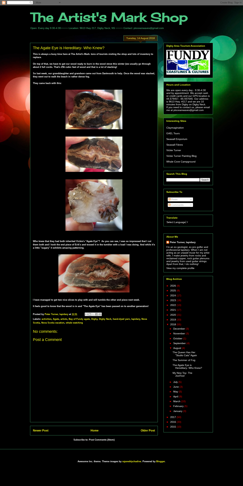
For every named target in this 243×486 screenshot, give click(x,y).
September (179, 343)
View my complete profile (180, 268)
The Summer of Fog (184, 360)
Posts (174, 199)
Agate (56, 319)
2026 (173, 285)
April (176, 396)
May (176, 391)
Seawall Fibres (174, 144)
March (177, 401)
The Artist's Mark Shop (109, 17)
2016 (173, 421)
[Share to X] (93, 314)
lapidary (135, 319)
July (175, 382)
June (176, 386)
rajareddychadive (131, 461)
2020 (173, 314)
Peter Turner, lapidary (183, 242)
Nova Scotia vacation (52, 322)
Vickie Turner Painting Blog (181, 155)
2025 (173, 290)
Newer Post (40, 430)
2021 (173, 309)
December (179, 328)
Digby (94, 319)
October (178, 338)
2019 (173, 319)
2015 (173, 426)
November (179, 333)
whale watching (74, 322)
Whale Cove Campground (181, 161)
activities (46, 319)
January (178, 411)
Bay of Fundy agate (79, 319)
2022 (173, 305)
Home (95, 430)
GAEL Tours (173, 133)
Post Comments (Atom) (102, 439)
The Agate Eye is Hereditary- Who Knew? (187, 367)
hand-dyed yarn (121, 319)
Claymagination (175, 127)
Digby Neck (105, 319)
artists (63, 319)
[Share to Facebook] (96, 314)
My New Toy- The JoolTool (182, 374)
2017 (173, 417)
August (177, 348)
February (178, 406)
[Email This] (86, 314)
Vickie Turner (173, 150)
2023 (173, 300)
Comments (177, 204)
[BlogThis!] (90, 314)
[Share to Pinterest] (100, 314)
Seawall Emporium (176, 139)
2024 (173, 295)
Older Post (148, 430)
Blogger (160, 461)
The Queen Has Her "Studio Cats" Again (185, 354)
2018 (173, 324)
